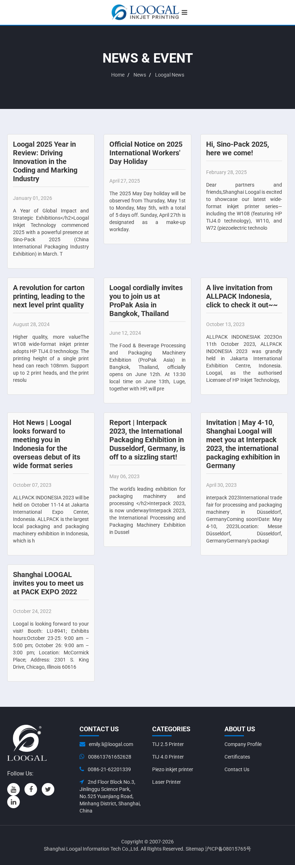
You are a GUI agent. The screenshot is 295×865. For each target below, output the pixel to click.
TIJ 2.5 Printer (168, 744)
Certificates (237, 757)
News (139, 75)
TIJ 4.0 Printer (168, 757)
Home (117, 75)
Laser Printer (166, 782)
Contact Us (236, 769)
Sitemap (195, 849)
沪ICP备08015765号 (228, 849)
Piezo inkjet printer (172, 769)
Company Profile (243, 744)
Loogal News (169, 75)
